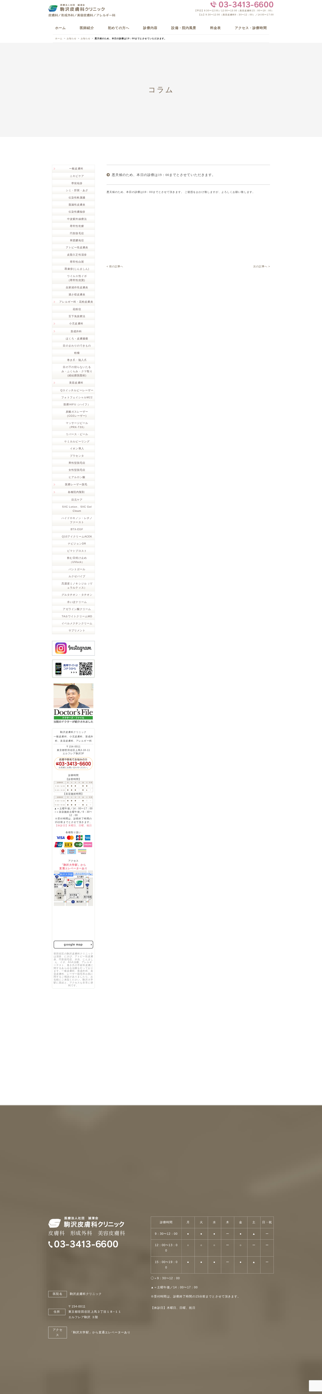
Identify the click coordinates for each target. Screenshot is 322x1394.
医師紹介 (87, 28)
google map (73, 944)
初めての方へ (118, 28)
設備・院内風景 (183, 28)
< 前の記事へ (115, 266)
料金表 (215, 28)
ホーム (60, 28)
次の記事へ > (261, 266)
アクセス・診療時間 (251, 28)
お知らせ (71, 38)
